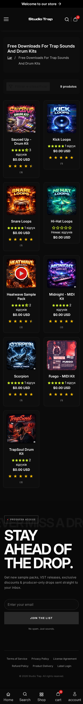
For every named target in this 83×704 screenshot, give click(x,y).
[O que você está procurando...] (67, 19)
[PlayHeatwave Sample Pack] (21, 273)
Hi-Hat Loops (62, 221)
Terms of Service (17, 658)
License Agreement (65, 658)
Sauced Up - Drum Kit (21, 141)
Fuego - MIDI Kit (62, 376)
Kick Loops (62, 139)
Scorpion (21, 376)
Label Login (64, 666)
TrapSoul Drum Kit (21, 452)
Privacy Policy (40, 658)
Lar (9, 58)
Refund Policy (20, 666)
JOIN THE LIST (41, 618)
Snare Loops (21, 221)
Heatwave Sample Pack (21, 296)
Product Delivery (43, 666)
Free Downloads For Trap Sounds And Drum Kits (44, 60)
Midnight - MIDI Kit (61, 296)
